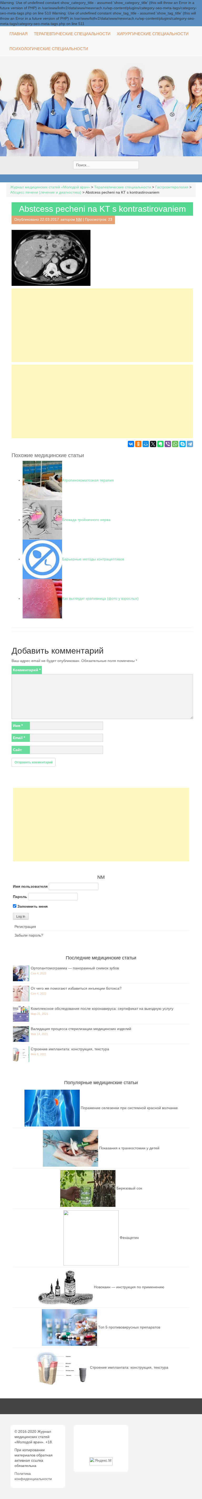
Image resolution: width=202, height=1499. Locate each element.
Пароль (20, 897)
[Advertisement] (102, 325)
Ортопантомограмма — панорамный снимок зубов (75, 968)
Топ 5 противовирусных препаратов (129, 1327)
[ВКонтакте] (131, 444)
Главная (18, 34)
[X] (153, 444)
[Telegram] (190, 444)
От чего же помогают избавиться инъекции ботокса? (76, 988)
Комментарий (27, 670)
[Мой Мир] (146, 444)
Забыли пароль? (28, 935)
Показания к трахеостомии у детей (129, 1148)
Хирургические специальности (153, 34)
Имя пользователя (30, 886)
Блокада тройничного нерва (86, 520)
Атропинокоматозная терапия (88, 480)
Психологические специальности (48, 48)
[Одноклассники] (138, 444)
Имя (18, 725)
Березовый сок (129, 1188)
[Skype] (182, 444)
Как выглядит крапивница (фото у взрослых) (100, 598)
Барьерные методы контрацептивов (93, 559)
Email (19, 738)
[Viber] (168, 444)
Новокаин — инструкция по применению (129, 1287)
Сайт (17, 750)
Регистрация (25, 926)
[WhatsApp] (175, 444)
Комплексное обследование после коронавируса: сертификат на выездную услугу (102, 1008)
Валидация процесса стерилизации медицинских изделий (81, 1029)
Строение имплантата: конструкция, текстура (70, 1049)
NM (79, 219)
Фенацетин (129, 1237)
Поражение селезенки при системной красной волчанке (129, 1107)
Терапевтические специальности (72, 34)
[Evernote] (160, 444)
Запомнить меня (32, 906)
